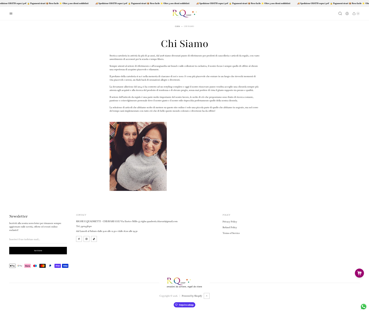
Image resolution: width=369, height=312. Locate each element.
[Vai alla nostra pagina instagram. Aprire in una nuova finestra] (86, 239)
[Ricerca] (340, 13)
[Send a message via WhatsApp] (364, 307)
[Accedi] (347, 13)
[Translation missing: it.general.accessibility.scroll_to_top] (207, 296)
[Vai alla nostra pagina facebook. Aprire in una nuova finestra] (79, 239)
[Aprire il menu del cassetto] (11, 13)
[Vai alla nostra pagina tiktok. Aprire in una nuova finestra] (94, 239)
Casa (177, 26)
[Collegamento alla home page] (184, 282)
